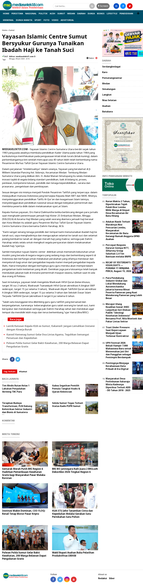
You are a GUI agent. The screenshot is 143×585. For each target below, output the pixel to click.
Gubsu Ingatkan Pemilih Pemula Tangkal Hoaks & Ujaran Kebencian (66, 388)
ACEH (52, 13)
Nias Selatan (109, 100)
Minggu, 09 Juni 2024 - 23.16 (19, 59)
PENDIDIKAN (126, 13)
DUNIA (91, 13)
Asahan (106, 105)
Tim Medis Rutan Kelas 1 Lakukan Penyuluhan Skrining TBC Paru (15, 388)
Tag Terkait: (9, 371)
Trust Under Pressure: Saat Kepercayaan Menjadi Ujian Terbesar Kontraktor (118, 332)
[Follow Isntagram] (67, 579)
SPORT (37, 20)
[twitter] (130, 6)
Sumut (11, 30)
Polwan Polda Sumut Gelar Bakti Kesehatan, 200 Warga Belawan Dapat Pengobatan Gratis (24, 555)
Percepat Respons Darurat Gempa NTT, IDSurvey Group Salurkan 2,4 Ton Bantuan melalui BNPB (118, 250)
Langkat (107, 94)
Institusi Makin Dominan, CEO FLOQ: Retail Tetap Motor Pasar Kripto (23, 512)
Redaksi (102, 578)
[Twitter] (17, 359)
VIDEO (55, 20)
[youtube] (136, 6)
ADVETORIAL (67, 20)
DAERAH (81, 13)
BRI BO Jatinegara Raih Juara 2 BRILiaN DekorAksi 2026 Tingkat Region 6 (75, 470)
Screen (103, 6)
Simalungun (108, 89)
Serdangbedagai (111, 66)
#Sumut (23, 371)
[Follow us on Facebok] (53, 579)
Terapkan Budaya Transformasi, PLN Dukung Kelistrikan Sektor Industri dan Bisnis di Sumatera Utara (17, 409)
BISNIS (100, 13)
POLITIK (43, 13)
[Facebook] (12, 359)
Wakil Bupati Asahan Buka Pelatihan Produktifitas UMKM (73, 554)
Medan (106, 83)
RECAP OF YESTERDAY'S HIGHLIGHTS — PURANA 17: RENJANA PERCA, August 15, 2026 (118, 267)
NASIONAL (30, 13)
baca (91, 58)
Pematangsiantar (112, 77)
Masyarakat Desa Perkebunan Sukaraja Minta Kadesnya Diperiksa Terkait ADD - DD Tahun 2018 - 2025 (118, 384)
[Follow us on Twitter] (60, 579)
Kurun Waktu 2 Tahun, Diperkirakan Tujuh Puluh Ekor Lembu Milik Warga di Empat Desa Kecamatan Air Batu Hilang (118, 208)
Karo (104, 72)
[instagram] (116, 6)
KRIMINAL (8, 20)
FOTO (46, 20)
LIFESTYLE (112, 13)
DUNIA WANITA (24, 20)
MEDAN (71, 13)
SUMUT (61, 13)
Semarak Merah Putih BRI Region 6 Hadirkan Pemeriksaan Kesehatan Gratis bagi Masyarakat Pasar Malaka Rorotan (23, 473)
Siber (112, 578)
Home (4, 30)
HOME (6, 13)
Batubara (107, 111)
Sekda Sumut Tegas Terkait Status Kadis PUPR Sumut (67, 404)
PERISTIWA (17, 13)
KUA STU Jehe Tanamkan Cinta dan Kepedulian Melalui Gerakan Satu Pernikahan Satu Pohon (72, 513)
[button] (138, 12)
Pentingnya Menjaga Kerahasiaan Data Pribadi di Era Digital (117, 366)
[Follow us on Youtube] (74, 579)
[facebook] (123, 6)
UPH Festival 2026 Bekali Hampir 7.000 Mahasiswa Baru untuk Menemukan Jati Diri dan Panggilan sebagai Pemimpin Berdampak (118, 350)
